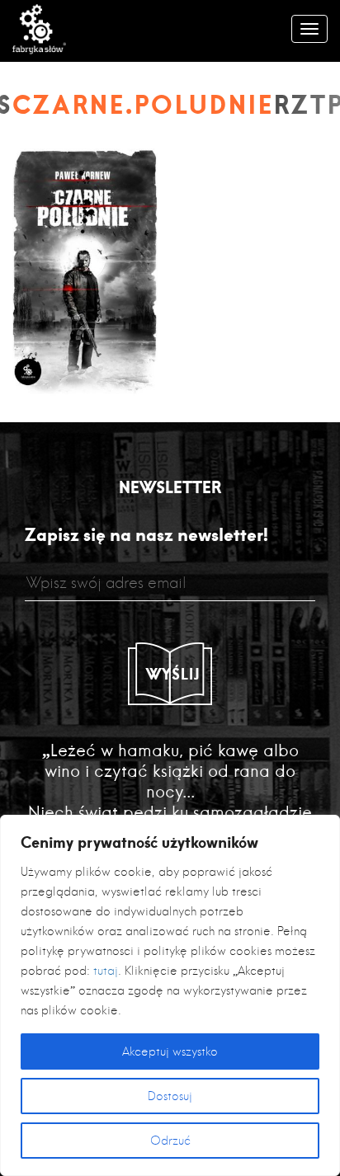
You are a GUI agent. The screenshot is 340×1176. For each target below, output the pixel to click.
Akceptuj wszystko (170, 1051)
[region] (170, 995)
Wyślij (173, 674)
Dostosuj (170, 1096)
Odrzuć (170, 1140)
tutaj (105, 970)
